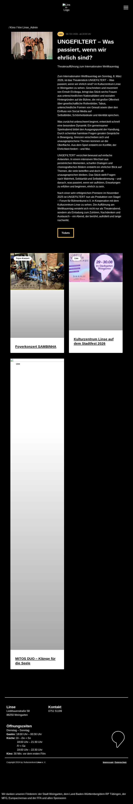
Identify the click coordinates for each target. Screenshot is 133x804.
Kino (12, 27)
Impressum (108, 762)
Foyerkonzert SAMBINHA (35, 346)
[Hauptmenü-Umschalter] (126, 7)
